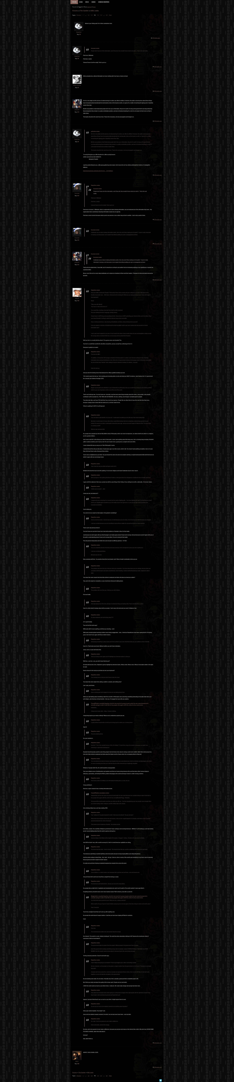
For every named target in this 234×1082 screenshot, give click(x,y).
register (89, 7)
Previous (79, 15)
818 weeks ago (156, 38)
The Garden (84, 11)
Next (110, 15)
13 (91, 15)
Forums (75, 11)
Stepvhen (78, 32)
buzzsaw (77, 193)
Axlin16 (77, 298)
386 (78, 1063)
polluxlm (77, 109)
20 (106, 15)
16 (101, 15)
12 (88, 15)
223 (78, 112)
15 (98, 15)
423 (78, 195)
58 (80, 34)
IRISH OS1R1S (77, 85)
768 (78, 300)
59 (78, 87)
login (94, 7)
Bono (77, 1061)
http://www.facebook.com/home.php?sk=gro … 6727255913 (98, 171)
